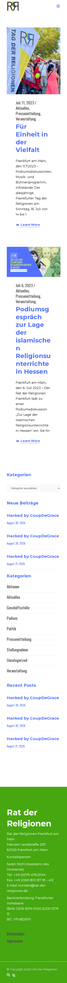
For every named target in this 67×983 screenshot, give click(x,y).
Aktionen (13, 586)
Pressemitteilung (28, 113)
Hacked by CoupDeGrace (33, 515)
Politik (11, 628)
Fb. (9, 974)
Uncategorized (17, 660)
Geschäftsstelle (18, 607)
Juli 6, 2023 (24, 285)
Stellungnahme (17, 649)
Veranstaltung (26, 119)
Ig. (14, 974)
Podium (12, 618)
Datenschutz (15, 933)
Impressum (15, 940)
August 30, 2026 (16, 523)
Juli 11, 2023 (25, 102)
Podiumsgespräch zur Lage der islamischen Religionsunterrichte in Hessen (33, 340)
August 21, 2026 (16, 564)
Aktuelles (22, 108)
